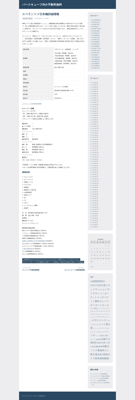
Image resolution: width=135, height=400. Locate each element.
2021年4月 (95, 222)
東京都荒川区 (96, 61)
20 (100, 255)
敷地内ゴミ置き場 (60, 262)
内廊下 (104, 339)
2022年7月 (95, 189)
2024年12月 (95, 126)
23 (109, 255)
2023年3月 (95, 172)
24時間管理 (26, 259)
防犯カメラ (75, 262)
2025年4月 (95, 117)
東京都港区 (95, 55)
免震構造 (98, 339)
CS (39, 259)
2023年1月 (95, 176)
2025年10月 (95, 104)
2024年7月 (95, 137)
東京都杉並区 (96, 44)
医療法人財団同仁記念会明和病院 (33, 241)
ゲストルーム (100, 311)
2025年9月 (95, 106)
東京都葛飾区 (96, 63)
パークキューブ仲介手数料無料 (42, 4)
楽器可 (68, 262)
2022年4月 (95, 196)
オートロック (75, 259)
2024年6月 (95, 139)
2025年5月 (95, 115)
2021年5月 (95, 220)
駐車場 (98, 358)
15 (105, 252)
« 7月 (91, 266)
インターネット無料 (55, 259)
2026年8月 (95, 82)
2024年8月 (95, 135)
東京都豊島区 (96, 66)
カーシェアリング (102, 308)
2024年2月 (95, 148)
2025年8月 (95, 109)
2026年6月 (95, 87)
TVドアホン (45, 259)
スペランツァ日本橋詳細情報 (31, 104)
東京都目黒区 (96, 57)
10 (91, 252)
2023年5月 (95, 168)
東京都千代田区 (27, 18)
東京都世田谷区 (96, 20)
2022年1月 (95, 203)
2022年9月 (95, 185)
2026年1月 (95, 98)
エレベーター (66, 259)
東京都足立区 (96, 68)
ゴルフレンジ (100, 314)
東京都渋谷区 (96, 52)
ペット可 (34, 262)
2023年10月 (95, 157)
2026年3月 (95, 93)
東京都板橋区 (96, 46)
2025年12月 (95, 100)
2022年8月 (95, 187)
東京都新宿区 (96, 42)
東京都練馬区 (96, 59)
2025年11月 (95, 102)
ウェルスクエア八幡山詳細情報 (101, 376)
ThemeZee (42, 395)
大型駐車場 (98, 346)
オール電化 (93, 308)
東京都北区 (95, 26)
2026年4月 (95, 91)
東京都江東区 (96, 50)
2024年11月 (95, 128)
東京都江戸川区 (96, 48)
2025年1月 (95, 124)
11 (94, 252)
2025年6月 (95, 113)
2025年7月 (95, 111)
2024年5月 (95, 141)
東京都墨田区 (96, 35)
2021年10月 (95, 209)
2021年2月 (95, 227)
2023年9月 (95, 159)
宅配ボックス (49, 262)
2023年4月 (95, 170)
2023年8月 (95, 161)
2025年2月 (95, 122)
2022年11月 (95, 181)
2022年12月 (95, 178)
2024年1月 (95, 150)
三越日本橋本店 (27, 249)
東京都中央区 (96, 22)
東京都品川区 (96, 33)
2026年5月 (95, 89)
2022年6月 (95, 192)
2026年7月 (95, 85)
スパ (95, 317)
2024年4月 (95, 144)
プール (102, 332)
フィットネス (96, 332)
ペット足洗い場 (101, 335)
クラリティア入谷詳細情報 (99, 374)
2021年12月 (95, 205)
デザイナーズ (26, 262)
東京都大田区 (96, 37)
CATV (35, 259)
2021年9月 (95, 211)
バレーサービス (96, 328)
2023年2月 (95, 174)
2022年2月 (95, 200)
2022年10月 (95, 183)
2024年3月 (95, 146)
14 (103, 252)
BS (31, 259)
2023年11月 (95, 154)
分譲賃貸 (41, 262)
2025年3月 (95, 120)
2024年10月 (95, 130)
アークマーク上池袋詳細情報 (100, 378)
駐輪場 (81, 262)
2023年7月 (95, 163)
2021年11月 (95, 207)
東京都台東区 (96, 31)
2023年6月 (95, 165)
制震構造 (99, 342)
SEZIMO (46, 18)
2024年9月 (95, 133)
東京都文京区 (96, 39)
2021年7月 (95, 216)
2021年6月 (95, 218)
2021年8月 (95, 213)
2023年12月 (95, 152)
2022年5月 (95, 194)
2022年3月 (95, 198)
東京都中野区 (96, 24)
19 (97, 255)
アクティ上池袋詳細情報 (99, 380)
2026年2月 (95, 95)
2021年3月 (95, 224)
